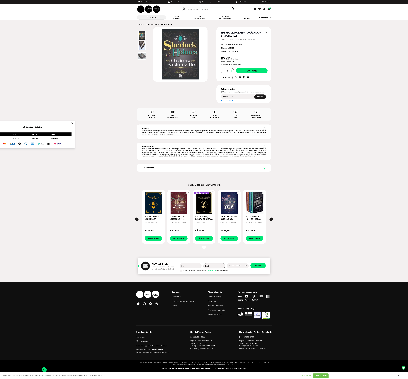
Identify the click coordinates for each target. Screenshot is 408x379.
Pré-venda (247, 17)
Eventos (174, 306)
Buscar (184, 9)
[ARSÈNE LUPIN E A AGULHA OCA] (153, 203)
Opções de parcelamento (232, 65)
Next (271, 219)
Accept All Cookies (320, 375)
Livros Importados (199, 17)
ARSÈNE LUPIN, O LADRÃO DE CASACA (204, 218)
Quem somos (176, 297)
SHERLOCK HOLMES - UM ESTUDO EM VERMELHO (178, 218)
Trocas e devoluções (215, 306)
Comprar (252, 71)
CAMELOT (230, 48)
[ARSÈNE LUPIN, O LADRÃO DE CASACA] (204, 203)
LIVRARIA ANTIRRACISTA (225, 17)
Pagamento (212, 301)
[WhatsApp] (403, 368)
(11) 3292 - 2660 (145, 341)
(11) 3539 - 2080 (248, 337)
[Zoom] (142, 35)
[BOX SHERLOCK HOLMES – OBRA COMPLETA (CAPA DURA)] (254, 203)
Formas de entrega (214, 297)
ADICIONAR (154, 238)
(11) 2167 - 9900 (199, 337)
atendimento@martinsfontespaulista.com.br (150, 346)
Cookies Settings (305, 375)
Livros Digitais (176, 17)
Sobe (43, 368)
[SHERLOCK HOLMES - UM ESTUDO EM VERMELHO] (178, 203)
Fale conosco (141, 337)
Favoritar (266, 32)
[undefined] (173, 54)
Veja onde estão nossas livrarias (183, 301)
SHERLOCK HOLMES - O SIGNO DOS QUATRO (229, 218)
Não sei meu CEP (226, 101)
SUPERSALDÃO (265, 17)
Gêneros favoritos (235, 266)
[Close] (398, 376)
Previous (137, 219)
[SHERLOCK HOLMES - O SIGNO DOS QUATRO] (229, 203)
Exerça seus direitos (215, 314)
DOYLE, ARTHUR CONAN (234, 44)
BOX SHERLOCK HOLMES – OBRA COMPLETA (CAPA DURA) (253, 218)
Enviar (258, 265)
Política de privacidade (216, 310)
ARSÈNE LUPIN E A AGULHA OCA (152, 218)
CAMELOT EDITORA (233, 51)
